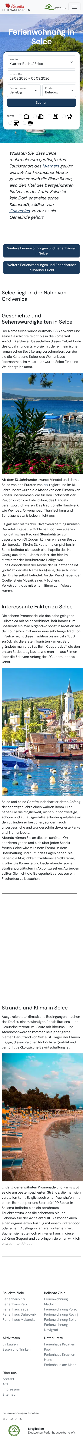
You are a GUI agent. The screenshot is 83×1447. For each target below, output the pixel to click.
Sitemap (9, 1394)
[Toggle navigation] (74, 7)
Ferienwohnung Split (60, 1319)
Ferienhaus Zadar (16, 1309)
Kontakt (8, 1379)
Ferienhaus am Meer (60, 1365)
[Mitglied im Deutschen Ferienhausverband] (55, 6)
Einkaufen (10, 1344)
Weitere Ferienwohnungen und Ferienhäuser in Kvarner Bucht (41, 267)
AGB (6, 1384)
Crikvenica (19, 211)
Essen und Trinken (16, 1349)
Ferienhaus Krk (14, 1299)
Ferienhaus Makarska (19, 1319)
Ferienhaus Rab (15, 1304)
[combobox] (41, 62)
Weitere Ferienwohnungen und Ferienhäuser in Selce (41, 251)
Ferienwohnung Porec (61, 1309)
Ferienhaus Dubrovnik (19, 1314)
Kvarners (50, 166)
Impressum (11, 1389)
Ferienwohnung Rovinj (61, 1314)
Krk (45, 485)
